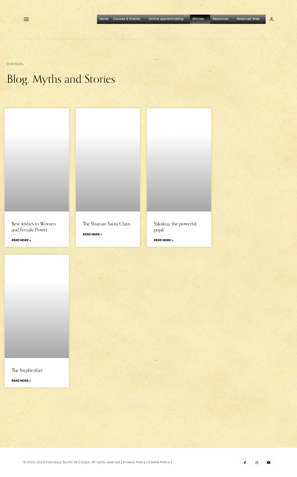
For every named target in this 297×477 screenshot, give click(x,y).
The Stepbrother (27, 370)
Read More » (21, 240)
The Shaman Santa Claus (106, 224)
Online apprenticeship (166, 19)
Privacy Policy (134, 462)
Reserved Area (248, 19)
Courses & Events (126, 19)
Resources (220, 19)
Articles (198, 19)
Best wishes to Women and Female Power (34, 226)
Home (103, 19)
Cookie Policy (159, 462)
